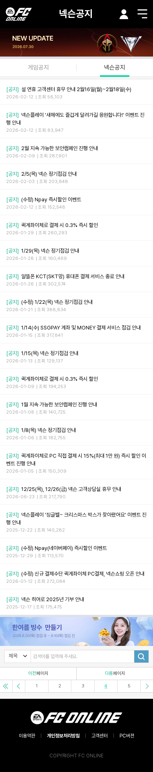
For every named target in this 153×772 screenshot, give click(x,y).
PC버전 (127, 736)
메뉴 (142, 13)
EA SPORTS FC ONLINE (19, 14)
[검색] (141, 656)
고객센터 (99, 736)
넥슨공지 (76, 14)
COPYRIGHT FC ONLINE (76, 756)
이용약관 (27, 736)
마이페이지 (124, 14)
